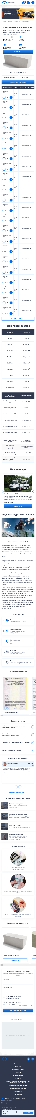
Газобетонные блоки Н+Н (11, 955)
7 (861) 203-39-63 (11, 2)
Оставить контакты (18, 1010)
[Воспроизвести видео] (18, 527)
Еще (4, 772)
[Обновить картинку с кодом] (31, 1006)
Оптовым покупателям (18, 1088)
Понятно (28, 1112)
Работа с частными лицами (18, 1085)
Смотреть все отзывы (17, 793)
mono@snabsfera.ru (8, 1100)
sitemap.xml (18, 1091)
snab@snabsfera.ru (8, 1103)
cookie (4, 1113)
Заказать (18, 52)
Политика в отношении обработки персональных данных (18, 1082)
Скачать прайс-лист (19, 318)
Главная (4, 21)
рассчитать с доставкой (18, 82)
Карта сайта (18, 1094)
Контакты (18, 1078)
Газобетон (17, 21)
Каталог (10, 21)
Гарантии (18, 1072)
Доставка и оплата (18, 1069)
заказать (15, 960)
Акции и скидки (18, 1075)
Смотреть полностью (10, 34)
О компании (18, 1064)
